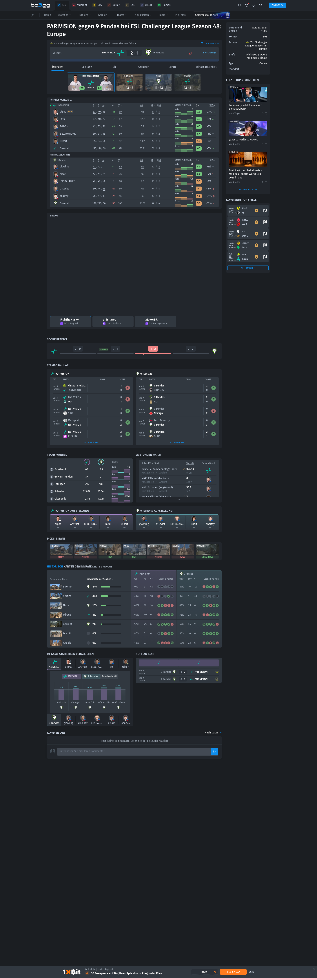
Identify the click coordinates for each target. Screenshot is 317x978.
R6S (100, 5)
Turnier (233, 42)
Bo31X (204, 972)
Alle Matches (91, 442)
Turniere (83, 15)
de (260, 5)
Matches (63, 15)
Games (167, 5)
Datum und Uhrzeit (235, 29)
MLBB (148, 5)
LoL (133, 5)
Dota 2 (116, 5)
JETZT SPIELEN (233, 972)
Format (233, 36)
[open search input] (239, 5)
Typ (231, 63)
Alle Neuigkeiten (248, 189)
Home (47, 15)
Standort (234, 69)
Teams (120, 15)
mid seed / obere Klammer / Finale (118, 43)
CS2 (64, 5)
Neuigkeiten (142, 15)
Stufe (232, 54)
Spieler (102, 15)
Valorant (82, 5)
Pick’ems (180, 15)
